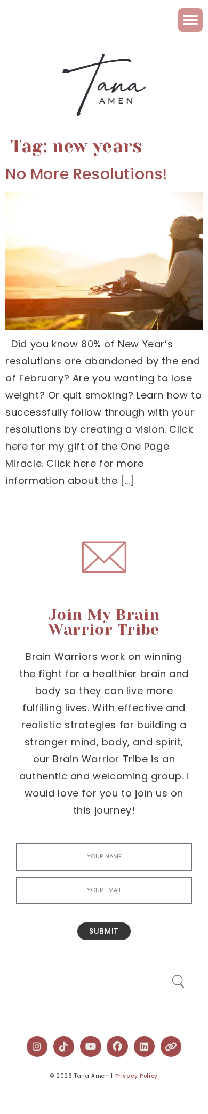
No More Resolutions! (86, 174)
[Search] (168, 977)
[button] (190, 20)
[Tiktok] (64, 1046)
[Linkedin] (144, 1046)
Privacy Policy (136, 1076)
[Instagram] (37, 1046)
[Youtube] (90, 1046)
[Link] (171, 1046)
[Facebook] (117, 1046)
